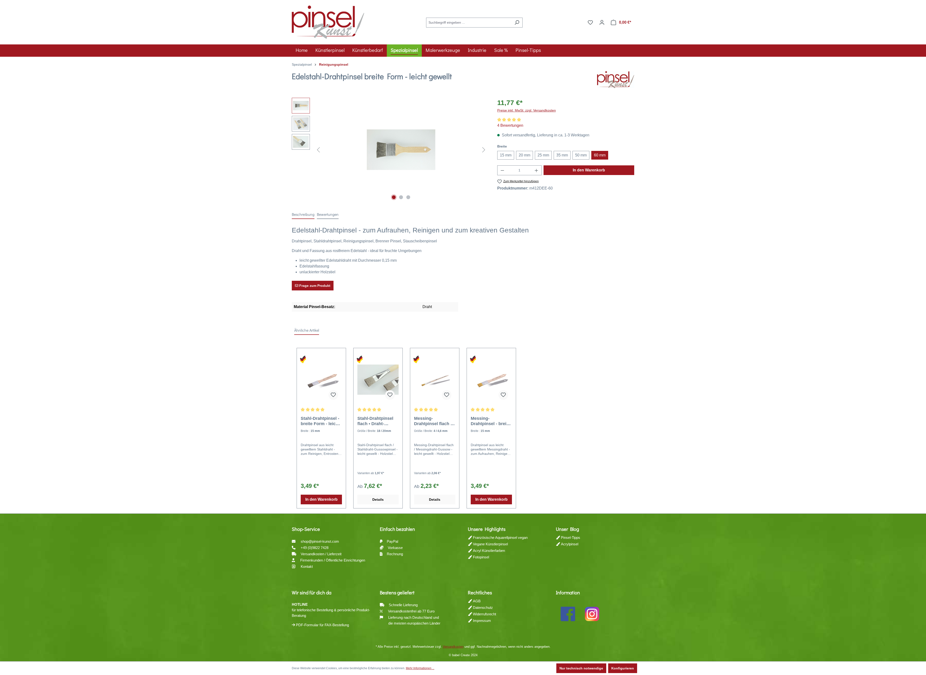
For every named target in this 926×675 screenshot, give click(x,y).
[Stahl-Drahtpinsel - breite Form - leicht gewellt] (321, 379)
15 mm (505, 155)
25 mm (543, 155)
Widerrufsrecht (484, 614)
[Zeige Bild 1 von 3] (394, 197)
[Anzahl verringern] (502, 170)
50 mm (581, 155)
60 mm (600, 155)
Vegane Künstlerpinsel (490, 544)
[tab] (303, 214)
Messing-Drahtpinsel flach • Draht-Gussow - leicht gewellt (433, 421)
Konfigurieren (622, 668)
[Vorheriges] (318, 150)
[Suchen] (517, 23)
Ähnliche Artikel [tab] (306, 330)
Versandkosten (453, 646)
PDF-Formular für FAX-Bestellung (322, 625)
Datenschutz (482, 607)
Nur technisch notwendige (581, 668)
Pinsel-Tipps (570, 537)
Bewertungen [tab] (328, 214)
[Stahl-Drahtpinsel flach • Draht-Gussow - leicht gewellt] (378, 379)
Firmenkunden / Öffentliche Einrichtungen (332, 560)
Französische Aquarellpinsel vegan (500, 537)
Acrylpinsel (569, 544)
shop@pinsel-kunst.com (320, 541)
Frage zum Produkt (314, 286)
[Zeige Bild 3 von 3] (408, 197)
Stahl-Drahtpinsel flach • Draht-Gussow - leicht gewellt (375, 421)
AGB (476, 601)
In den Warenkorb (589, 170)
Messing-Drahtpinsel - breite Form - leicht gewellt (490, 421)
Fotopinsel (480, 557)
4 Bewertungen (510, 125)
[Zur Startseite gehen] (328, 21)
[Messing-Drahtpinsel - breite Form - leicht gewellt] (491, 379)
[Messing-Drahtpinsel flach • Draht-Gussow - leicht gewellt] (434, 379)
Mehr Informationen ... (420, 668)
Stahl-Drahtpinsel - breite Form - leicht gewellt (320, 421)
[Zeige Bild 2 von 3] (401, 197)
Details (378, 499)
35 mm (562, 155)
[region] (389, 150)
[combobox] (468, 23)
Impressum (481, 621)
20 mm (524, 155)
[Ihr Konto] (602, 22)
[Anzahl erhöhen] (536, 170)
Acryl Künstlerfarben (488, 550)
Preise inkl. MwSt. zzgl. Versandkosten (526, 110)
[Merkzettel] (590, 22)
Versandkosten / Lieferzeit (321, 554)
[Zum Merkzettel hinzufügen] (333, 395)
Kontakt (307, 566)
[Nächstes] (483, 150)
